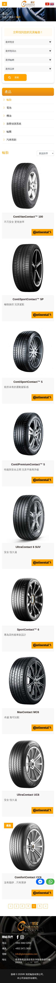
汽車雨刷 (9, 139)
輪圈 (7, 131)
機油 (7, 115)
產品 (11, 17)
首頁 (4, 17)
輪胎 (18, 17)
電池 (7, 107)
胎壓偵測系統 (12, 123)
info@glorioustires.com (26, 954)
